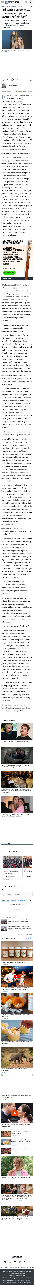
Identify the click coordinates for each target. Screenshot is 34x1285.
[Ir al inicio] (12, 2)
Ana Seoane (12, 85)
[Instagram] (20, 1262)
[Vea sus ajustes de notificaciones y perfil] (30, 2)
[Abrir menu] (2, 2)
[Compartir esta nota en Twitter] (7, 79)
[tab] (7, 900)
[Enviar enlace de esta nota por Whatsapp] (12, 79)
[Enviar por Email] (17, 79)
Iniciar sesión (20, 887)
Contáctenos (21, 1267)
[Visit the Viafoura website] (29, 934)
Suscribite (9, 273)
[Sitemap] (29, 1262)
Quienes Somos (13, 1267)
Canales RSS (4, 1267)
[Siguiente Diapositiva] (31, 866)
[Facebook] (5, 1262)
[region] (17, 911)
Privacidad (28, 1267)
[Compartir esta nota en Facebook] (3, 79)
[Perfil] (17, 1257)
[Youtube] (15, 1262)
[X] (10, 1262)
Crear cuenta (27, 887)
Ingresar (26, 2)
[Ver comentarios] (31, 7)
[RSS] (24, 1262)
